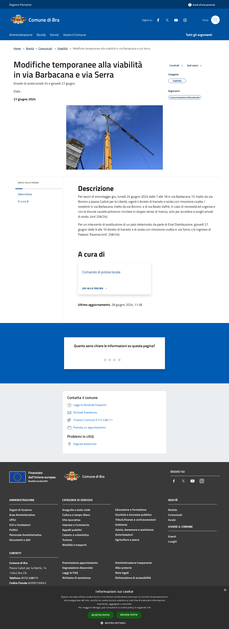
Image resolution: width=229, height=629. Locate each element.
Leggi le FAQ (70, 573)
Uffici (12, 520)
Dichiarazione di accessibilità (133, 578)
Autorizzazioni (124, 534)
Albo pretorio (123, 568)
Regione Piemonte (20, 5)
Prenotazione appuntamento (80, 563)
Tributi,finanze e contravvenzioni (135, 519)
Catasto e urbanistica (75, 535)
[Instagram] (183, 19)
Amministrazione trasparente (133, 563)
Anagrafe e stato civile (76, 510)
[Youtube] (174, 19)
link (149, 607)
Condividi (174, 65)
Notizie (172, 510)
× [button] (225, 590)
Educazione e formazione (130, 509)
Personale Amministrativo (25, 535)
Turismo (67, 540)
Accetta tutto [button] (101, 614)
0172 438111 (29, 578)
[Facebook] (156, 19)
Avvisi (172, 520)
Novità (30, 48)
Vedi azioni (193, 65)
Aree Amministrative (22, 515)
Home (17, 48)
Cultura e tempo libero (76, 515)
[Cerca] (215, 20)
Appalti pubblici (72, 530)
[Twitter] (165, 19)
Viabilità (62, 48)
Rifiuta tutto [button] (128, 614)
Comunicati (45, 48)
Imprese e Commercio (75, 525)
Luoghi (172, 541)
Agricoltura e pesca (127, 539)
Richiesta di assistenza (76, 578)
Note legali (122, 573)
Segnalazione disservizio (77, 568)
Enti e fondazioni (19, 525)
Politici (13, 530)
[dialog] (114, 607)
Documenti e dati (19, 540)
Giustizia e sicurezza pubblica (133, 514)
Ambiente (121, 524)
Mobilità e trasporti (74, 545)
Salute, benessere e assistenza (134, 529)
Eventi (172, 536)
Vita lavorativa (71, 520)
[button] (114, 623)
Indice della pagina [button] (28, 182)
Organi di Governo (20, 510)
